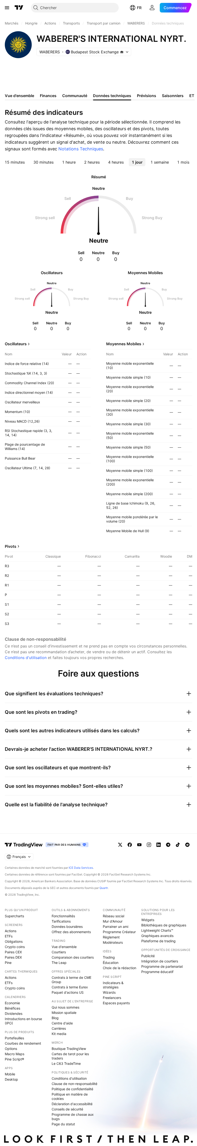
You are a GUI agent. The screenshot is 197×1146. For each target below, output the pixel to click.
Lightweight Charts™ (157, 930)
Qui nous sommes (65, 1007)
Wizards (109, 992)
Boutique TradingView (69, 1049)
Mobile (10, 1074)
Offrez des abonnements (71, 932)
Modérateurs (113, 942)
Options (11, 1049)
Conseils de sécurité (67, 1109)
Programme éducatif (157, 972)
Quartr (103, 888)
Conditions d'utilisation (26, 657)
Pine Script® (14, 1059)
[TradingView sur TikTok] (177, 844)
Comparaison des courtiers (73, 957)
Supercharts (14, 916)
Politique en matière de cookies (70, 1096)
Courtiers (59, 952)
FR (139, 7)
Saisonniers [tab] (173, 95)
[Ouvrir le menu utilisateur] (152, 7)
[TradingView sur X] (120, 844)
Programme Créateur (119, 932)
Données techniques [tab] (112, 95)
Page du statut (63, 1124)
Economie (12, 1003)
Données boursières (67, 926)
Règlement (111, 937)
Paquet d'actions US (68, 992)
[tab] (14, 162)
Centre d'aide (62, 1023)
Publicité (148, 956)
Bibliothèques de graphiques (163, 925)
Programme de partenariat (162, 966)
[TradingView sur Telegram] (168, 844)
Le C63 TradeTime (66, 1063)
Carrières (59, 1028)
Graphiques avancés (157, 936)
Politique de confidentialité (72, 1089)
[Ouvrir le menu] (7, 7)
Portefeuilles (14, 1038)
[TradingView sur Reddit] (187, 844)
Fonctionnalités (63, 916)
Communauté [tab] (74, 95)
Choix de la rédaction (119, 968)
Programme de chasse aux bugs (73, 1116)
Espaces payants (116, 1003)
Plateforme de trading (158, 941)
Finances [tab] (48, 95)
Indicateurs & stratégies (113, 985)
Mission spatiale (64, 1012)
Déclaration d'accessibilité (72, 1104)
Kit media (59, 1034)
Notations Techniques (80, 148)
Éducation (110, 963)
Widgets (147, 920)
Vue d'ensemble (64, 947)
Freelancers (112, 998)
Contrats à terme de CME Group (71, 979)
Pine (8, 963)
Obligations (14, 941)
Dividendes (13, 1013)
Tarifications (61, 921)
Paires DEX (13, 957)
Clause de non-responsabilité (74, 1084)
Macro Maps (14, 1054)
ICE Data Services (81, 867)
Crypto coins (15, 947)
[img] (122, 52)
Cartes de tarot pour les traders (70, 1056)
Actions (10, 931)
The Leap (59, 963)
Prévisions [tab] (146, 95)
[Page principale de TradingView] (19, 7)
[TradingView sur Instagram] (149, 844)
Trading (109, 957)
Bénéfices (12, 1008)
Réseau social (113, 916)
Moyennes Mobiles (123, 343)
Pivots (10, 546)
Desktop (11, 1079)
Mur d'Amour (113, 921)
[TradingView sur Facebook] (129, 844)
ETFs (8, 936)
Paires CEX (13, 952)
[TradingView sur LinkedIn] (158, 844)
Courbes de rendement (23, 1043)
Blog (55, 1018)
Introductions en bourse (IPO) (23, 1021)
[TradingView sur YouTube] (139, 844)
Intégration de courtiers (159, 961)
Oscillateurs (16, 343)
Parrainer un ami (115, 926)
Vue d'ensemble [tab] (19, 95)
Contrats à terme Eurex (70, 987)
